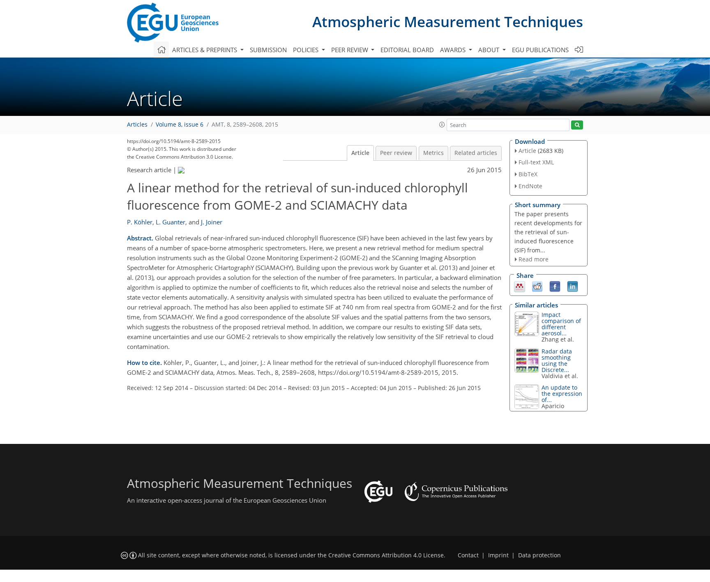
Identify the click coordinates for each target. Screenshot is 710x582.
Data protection (539, 555)
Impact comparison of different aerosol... (561, 324)
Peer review (396, 153)
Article (360, 153)
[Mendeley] (519, 286)
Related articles (475, 153)
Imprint (498, 555)
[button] (442, 124)
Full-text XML (536, 162)
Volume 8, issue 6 (179, 124)
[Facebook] (554, 286)
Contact (468, 555)
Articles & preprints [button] (205, 50)
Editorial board (407, 50)
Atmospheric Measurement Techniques (447, 21)
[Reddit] (537, 286)
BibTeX (528, 174)
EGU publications (540, 50)
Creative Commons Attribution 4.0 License (386, 555)
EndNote (530, 186)
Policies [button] (306, 50)
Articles (137, 124)
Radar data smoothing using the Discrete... (557, 360)
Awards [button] (453, 50)
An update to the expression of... (562, 393)
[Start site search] (577, 125)
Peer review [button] (350, 50)
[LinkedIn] (572, 286)
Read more (534, 259)
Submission (268, 50)
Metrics (433, 153)
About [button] (489, 50)
